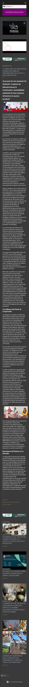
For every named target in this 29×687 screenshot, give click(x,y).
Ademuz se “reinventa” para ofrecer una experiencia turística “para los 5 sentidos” (12, 659)
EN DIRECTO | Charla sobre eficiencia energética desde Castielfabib (14, 573)
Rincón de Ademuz (7, 504)
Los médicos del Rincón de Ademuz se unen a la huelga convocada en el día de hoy (14, 540)
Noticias (9, 502)
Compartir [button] (5, 499)
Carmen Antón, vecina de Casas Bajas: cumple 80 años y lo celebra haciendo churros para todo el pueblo (14, 607)
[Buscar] (25, 2)
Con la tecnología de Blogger (15, 681)
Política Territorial (16, 502)
